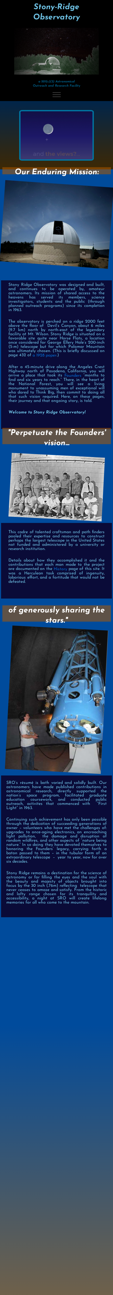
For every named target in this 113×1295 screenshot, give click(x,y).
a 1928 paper (44, 355)
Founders (72, 376)
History (60, 569)
